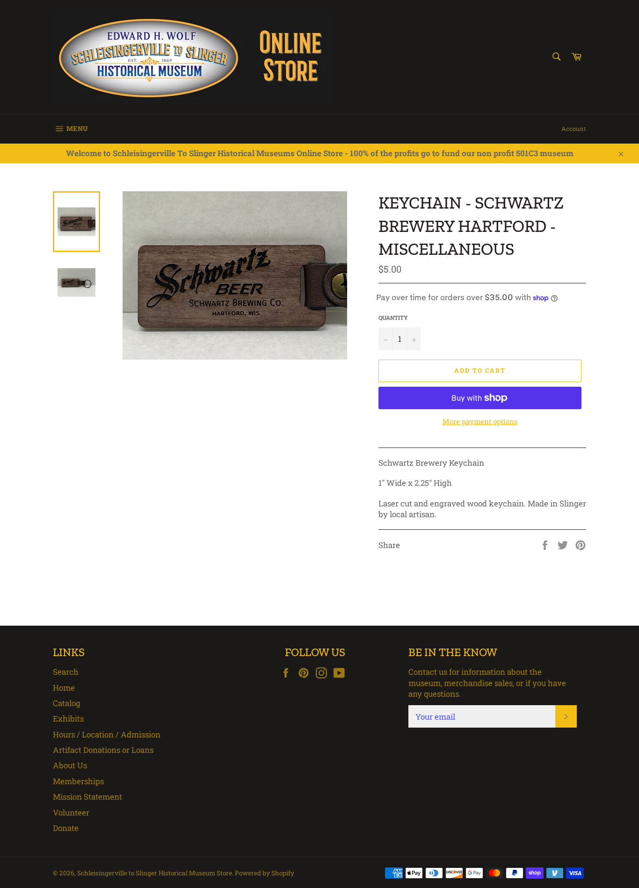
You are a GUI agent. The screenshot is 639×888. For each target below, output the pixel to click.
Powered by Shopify (264, 873)
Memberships (78, 781)
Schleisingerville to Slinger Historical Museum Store (154, 873)
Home (64, 687)
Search (66, 671)
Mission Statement (87, 796)
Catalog (66, 703)
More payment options (480, 421)
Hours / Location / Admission (106, 734)
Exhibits (68, 718)
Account (573, 128)
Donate (66, 828)
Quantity (393, 317)
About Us (70, 765)
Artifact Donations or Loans (103, 749)
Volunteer (71, 812)
